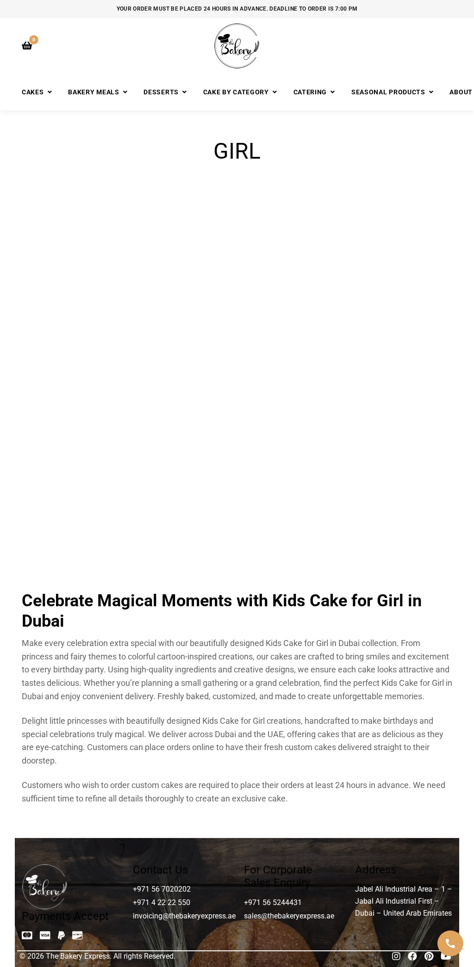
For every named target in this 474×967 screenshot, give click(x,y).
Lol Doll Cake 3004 (402, 415)
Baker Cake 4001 (71, 277)
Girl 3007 (402, 277)
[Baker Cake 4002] (182, 217)
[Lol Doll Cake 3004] (403, 355)
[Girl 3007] (403, 217)
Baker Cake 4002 (182, 277)
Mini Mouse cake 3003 (71, 552)
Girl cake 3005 (182, 415)
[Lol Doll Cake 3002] (292, 355)
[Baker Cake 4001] (71, 217)
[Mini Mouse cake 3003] (71, 492)
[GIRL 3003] (292, 217)
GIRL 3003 (292, 277)
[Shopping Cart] (27, 45)
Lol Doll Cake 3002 (292, 415)
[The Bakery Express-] (237, 46)
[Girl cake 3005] (182, 355)
